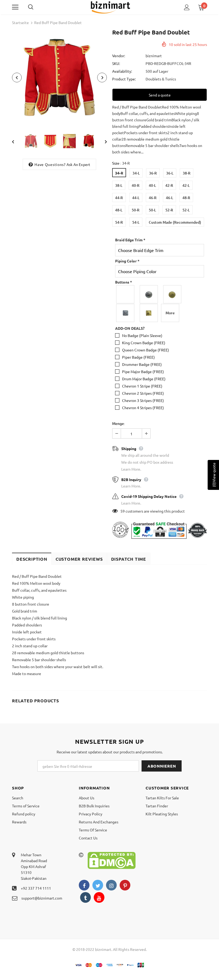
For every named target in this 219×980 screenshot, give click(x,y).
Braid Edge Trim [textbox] (130, 239)
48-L (118, 209)
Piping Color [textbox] (127, 260)
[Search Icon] (36, 7)
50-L (152, 209)
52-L (186, 209)
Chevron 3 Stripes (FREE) (143, 400)
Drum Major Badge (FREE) (144, 378)
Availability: (122, 71)
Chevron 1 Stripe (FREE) (142, 386)
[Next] (102, 77)
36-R (153, 173)
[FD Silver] (149, 294)
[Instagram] (111, 885)
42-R (169, 185)
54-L (135, 222)
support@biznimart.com (41, 898)
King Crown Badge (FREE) (143, 342)
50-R (135, 209)
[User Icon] (187, 7)
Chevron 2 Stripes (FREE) (143, 393)
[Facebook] (84, 885)
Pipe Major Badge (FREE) (143, 371)
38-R (186, 173)
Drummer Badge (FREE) (142, 364)
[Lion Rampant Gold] (149, 313)
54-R (119, 222)
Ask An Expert (79, 164)
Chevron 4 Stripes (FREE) (143, 407)
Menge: (118, 423)
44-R (119, 197)
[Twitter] (97, 885)
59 (122, 511)
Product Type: (124, 78)
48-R (186, 197)
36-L (169, 173)
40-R (135, 185)
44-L (135, 197)
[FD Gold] (172, 294)
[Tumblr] (85, 897)
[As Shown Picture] (125, 294)
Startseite (20, 22)
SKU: (116, 63)
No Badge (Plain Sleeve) (142, 335)
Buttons (123, 282)
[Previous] (17, 77)
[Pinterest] (125, 885)
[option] (59, 77)
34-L (136, 173)
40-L (152, 185)
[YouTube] (99, 897)
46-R (153, 197)
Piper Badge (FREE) (138, 357)
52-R (169, 209)
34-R (119, 173)
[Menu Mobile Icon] (15, 7)
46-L (169, 197)
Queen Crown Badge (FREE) (145, 349)
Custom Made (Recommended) (175, 222)
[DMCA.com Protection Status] (112, 859)
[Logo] (110, 7)
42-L (186, 185)
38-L (118, 185)
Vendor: (118, 55)
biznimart (154, 55)
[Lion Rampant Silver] (125, 313)
